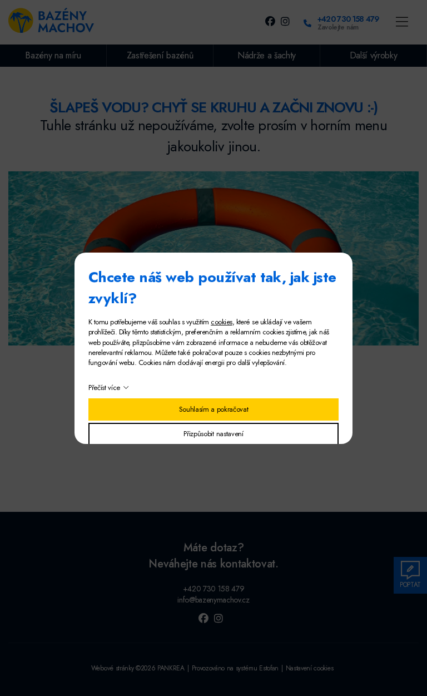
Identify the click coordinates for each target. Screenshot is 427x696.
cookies (221, 322)
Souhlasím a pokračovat (214, 409)
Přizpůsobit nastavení (213, 433)
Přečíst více (104, 387)
